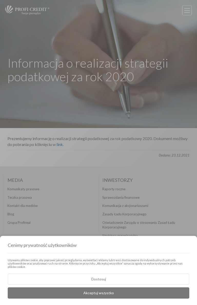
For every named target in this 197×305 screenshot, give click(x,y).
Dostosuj (98, 279)
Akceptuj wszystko (98, 293)
